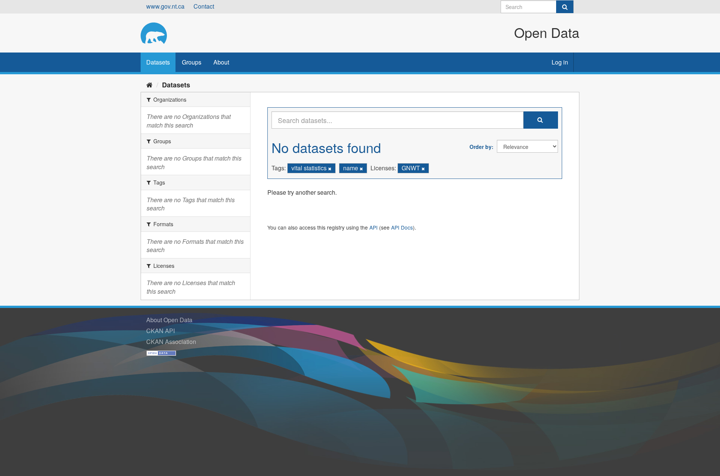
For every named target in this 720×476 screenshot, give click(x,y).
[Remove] (330, 168)
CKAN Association (171, 341)
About (221, 62)
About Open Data (169, 319)
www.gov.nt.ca (165, 6)
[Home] (149, 84)
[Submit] (564, 6)
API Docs (402, 227)
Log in (560, 62)
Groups (191, 62)
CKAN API (160, 330)
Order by (481, 146)
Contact (204, 6)
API (373, 227)
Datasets (158, 62)
